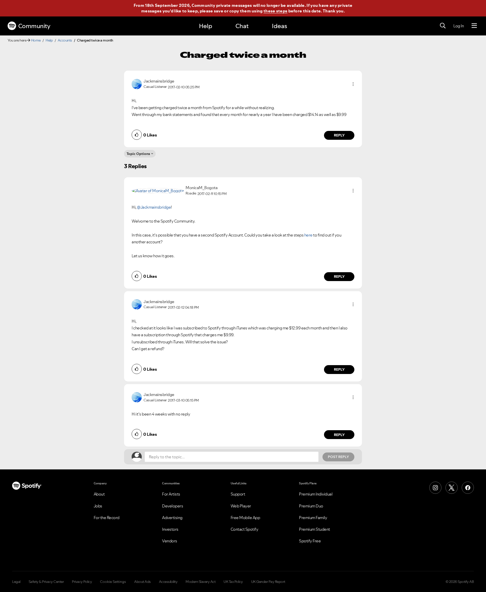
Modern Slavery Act (200, 581)
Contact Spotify (244, 529)
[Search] (442, 26)
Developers (172, 506)
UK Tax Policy (233, 581)
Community (34, 26)
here (308, 235)
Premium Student (314, 529)
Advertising (172, 517)
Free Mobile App (245, 517)
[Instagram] (435, 488)
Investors (170, 529)
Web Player (241, 506)
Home (36, 40)
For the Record (106, 517)
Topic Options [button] (138, 153)
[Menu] (474, 25)
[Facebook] (468, 488)
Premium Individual (315, 494)
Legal (16, 581)
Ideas (279, 26)
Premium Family (313, 517)
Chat (242, 26)
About (99, 494)
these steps (275, 11)
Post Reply (338, 456)
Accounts (65, 40)
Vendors (169, 541)
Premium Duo (311, 506)
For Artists (171, 494)
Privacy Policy (82, 581)
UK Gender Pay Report (268, 581)
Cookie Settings (113, 581)
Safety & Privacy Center (46, 581)
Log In (458, 26)
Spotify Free (310, 541)
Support (238, 494)
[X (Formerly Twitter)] (452, 488)
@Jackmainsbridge (154, 207)
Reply (339, 135)
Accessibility (168, 581)
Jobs (98, 506)
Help (205, 26)
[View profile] (137, 83)
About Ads (142, 581)
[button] (353, 84)
